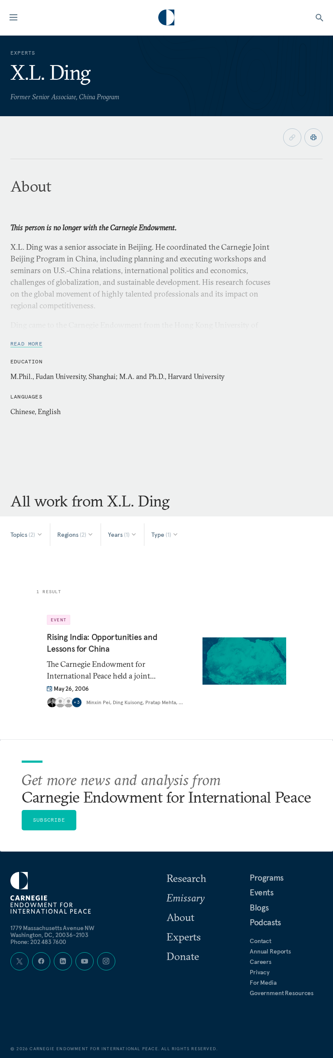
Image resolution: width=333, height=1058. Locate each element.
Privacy (260, 972)
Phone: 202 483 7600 (38, 941)
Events (262, 892)
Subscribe (49, 819)
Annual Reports (270, 951)
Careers (260, 962)
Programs (267, 877)
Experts (183, 936)
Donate (182, 956)
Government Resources (281, 993)
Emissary (185, 897)
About (180, 917)
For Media (263, 982)
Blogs (259, 907)
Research (186, 878)
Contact (260, 941)
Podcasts (265, 922)
